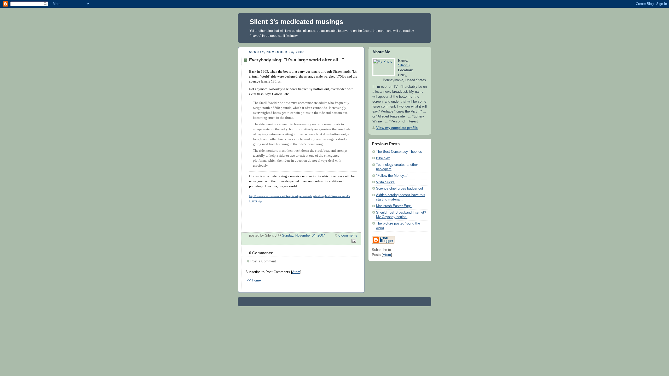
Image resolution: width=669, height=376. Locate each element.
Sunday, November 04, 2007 (303, 235)
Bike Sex (383, 158)
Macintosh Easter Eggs (394, 206)
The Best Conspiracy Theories (399, 152)
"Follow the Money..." (392, 176)
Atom (296, 272)
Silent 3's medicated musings (296, 22)
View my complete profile (397, 128)
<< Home (254, 280)
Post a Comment (263, 261)
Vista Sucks (385, 182)
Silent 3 (404, 65)
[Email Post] (353, 241)
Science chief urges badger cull (400, 188)
